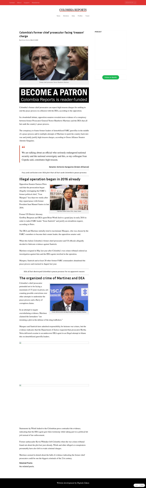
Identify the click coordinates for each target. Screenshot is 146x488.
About (19, 3)
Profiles (80, 16)
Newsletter (36, 3)
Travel (87, 16)
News (58, 16)
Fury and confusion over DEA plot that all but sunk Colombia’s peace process (54, 172)
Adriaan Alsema (25, 40)
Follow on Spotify (111, 77)
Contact (12, 3)
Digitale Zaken (83, 482)
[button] (139, 485)
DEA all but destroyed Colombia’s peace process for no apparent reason (54, 271)
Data (73, 16)
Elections (66, 16)
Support (26, 3)
